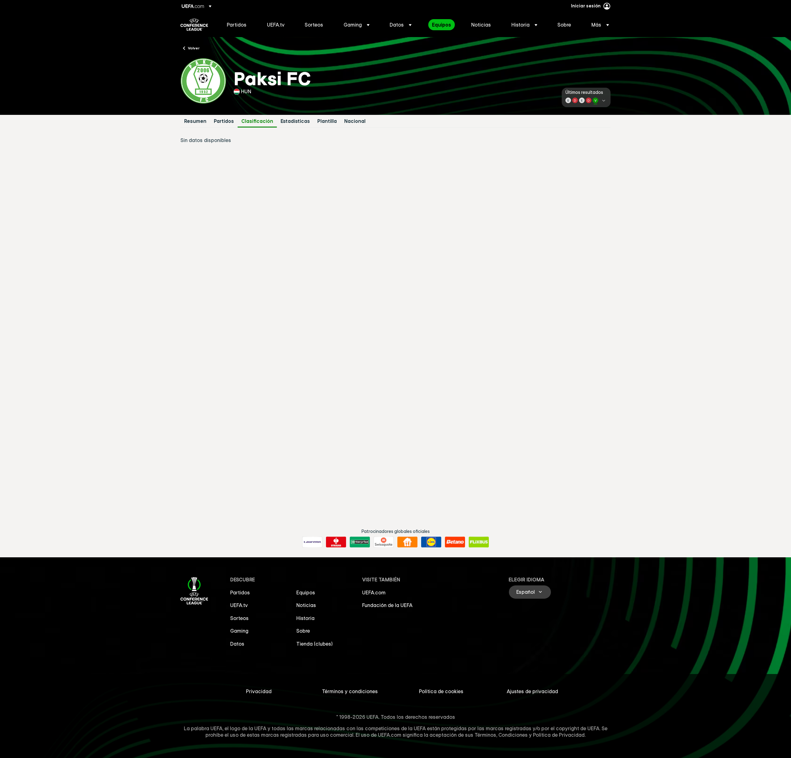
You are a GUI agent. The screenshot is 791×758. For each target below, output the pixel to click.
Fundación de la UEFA (387, 605)
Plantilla (327, 121)
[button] (357, 25)
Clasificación (257, 121)
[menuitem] (239, 25)
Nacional (355, 121)
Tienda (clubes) (314, 644)
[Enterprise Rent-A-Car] (360, 542)
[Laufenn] (312, 542)
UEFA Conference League (194, 25)
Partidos (224, 121)
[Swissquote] (384, 542)
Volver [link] (194, 48)
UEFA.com (374, 592)
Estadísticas (295, 121)
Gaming (239, 631)
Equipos (305, 592)
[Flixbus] (479, 542)
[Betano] (455, 542)
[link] (237, 25)
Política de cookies (441, 691)
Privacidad (259, 691)
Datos (237, 644)
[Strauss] (336, 542)
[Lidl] (431, 542)
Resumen (195, 121)
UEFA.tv (239, 605)
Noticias (306, 605)
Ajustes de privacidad (532, 691)
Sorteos (239, 618)
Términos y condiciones (350, 691)
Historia (305, 618)
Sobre (303, 631)
